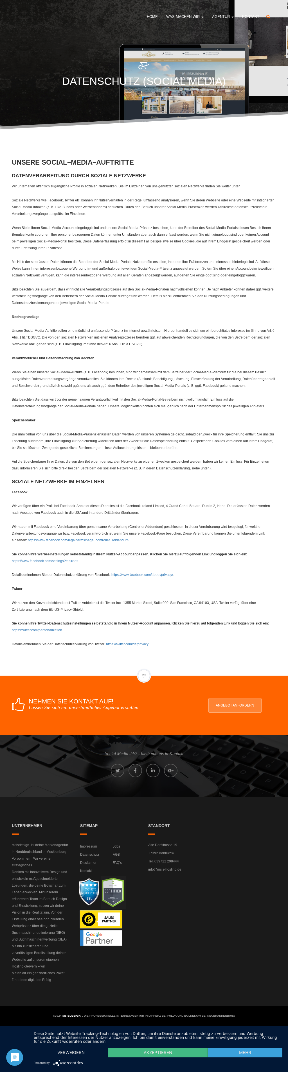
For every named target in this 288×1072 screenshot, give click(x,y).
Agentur (221, 17)
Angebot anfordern (235, 705)
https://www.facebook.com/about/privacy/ (142, 575)
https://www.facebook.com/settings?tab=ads (45, 561)
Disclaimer (88, 863)
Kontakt (250, 17)
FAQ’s (117, 863)
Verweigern (71, 1052)
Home (152, 17)
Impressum (88, 846)
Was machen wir (183, 17)
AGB (116, 855)
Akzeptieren (158, 1052)
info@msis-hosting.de (164, 869)
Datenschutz (89, 855)
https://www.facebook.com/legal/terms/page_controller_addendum (78, 540)
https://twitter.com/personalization (37, 630)
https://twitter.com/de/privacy (127, 644)
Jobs (116, 846)
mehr (245, 1052)
